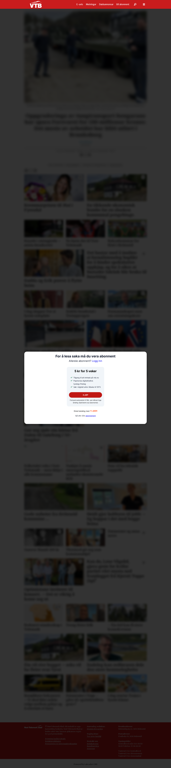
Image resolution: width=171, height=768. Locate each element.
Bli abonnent (122, 4)
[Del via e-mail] (89, 155)
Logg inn (85, 360)
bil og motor (56, 165)
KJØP (85, 395)
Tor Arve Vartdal (94, 736)
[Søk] (135, 4)
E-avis (79, 4)
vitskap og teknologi (94, 165)
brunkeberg (72, 165)
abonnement (91, 416)
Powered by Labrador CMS (85, 764)
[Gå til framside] (36, 4)
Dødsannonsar (106, 4)
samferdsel (116, 165)
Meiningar (91, 4)
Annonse (91, 748)
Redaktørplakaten (53, 741)
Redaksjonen (92, 744)
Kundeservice (93, 746)
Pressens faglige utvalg (55, 739)
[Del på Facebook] (81, 155)
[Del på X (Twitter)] (85, 155)
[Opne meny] (144, 4)
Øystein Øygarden (95, 729)
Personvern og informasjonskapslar (61, 744)
